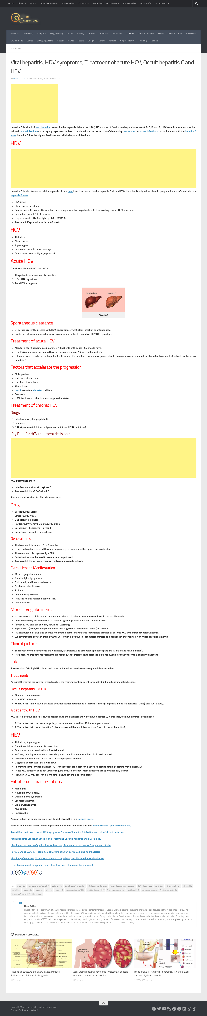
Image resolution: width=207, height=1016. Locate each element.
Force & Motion (175, 33)
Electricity (191, 33)
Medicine (130, 33)
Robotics (14, 33)
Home (11, 3)
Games (30, 40)
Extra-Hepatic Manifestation (75, 886)
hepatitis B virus (19, 195)
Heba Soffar (146, 3)
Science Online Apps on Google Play (112, 825)
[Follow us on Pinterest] (179, 1009)
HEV (102, 890)
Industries (117, 33)
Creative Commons (49, 3)
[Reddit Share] (34, 872)
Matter (60, 40)
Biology (80, 33)
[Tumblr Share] (39, 872)
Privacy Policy (68, 3)
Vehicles (112, 40)
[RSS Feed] (169, 1009)
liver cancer (129, 131)
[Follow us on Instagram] (189, 1009)
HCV (139, 886)
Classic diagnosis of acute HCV (38, 886)
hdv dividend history (173, 886)
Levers (101, 40)
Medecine (16, 48)
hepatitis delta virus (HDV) (75, 890)
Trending (142, 40)
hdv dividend (158, 886)
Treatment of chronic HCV (21, 894)
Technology (27, 33)
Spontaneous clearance (150, 890)
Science (154, 40)
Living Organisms (45, 40)
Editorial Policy (129, 3)
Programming (56, 33)
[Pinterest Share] (28, 872)
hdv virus (49, 890)
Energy (91, 40)
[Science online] (154, 1009)
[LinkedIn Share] (23, 872)
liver (70, 191)
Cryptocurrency (127, 40)
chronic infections (148, 131)
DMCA (33, 3)
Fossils (81, 40)
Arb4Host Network (30, 1010)
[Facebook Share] (12, 872)
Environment (16, 40)
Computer (41, 33)
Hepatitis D (59, 890)
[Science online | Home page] (26, 19)
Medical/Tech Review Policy (106, 3)
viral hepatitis (42, 127)
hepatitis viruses (93, 890)
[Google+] (174, 1009)
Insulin (18, 390)
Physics (91, 33)
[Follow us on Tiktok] (194, 1009)
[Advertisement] (34, 103)
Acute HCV (21, 886)
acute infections (29, 131)
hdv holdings (16, 890)
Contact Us (83, 3)
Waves (70, 40)
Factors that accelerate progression (122, 886)
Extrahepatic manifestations (97, 886)
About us (22, 3)
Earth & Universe (146, 33)
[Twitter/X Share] (18, 872)
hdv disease (147, 886)
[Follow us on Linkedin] (184, 1009)
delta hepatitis (57, 886)
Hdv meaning (27, 890)
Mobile (161, 33)
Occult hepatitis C (132, 890)
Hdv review (39, 890)
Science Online (162, 3)
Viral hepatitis (37, 894)
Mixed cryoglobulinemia (115, 890)
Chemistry (104, 33)
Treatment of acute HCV (168, 890)
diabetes (37, 390)
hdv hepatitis (187, 886)
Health (70, 33)
